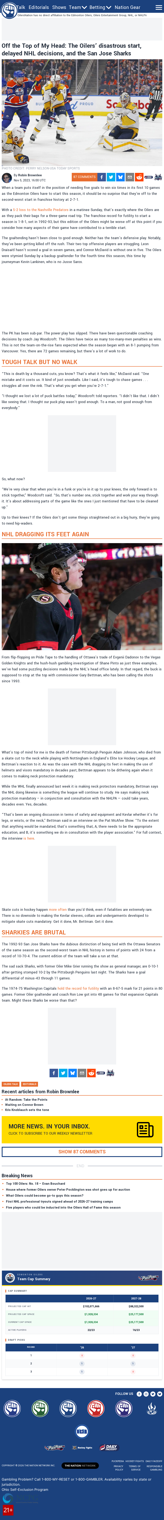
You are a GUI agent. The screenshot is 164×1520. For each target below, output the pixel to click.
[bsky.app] (120, 177)
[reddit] (139, 177)
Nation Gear (127, 7)
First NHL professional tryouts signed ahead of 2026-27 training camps (59, 1201)
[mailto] (130, 177)
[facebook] (101, 177)
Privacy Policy (118, 1468)
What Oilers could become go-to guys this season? (44, 1195)
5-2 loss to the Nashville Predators (41, 209)
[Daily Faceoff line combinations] (148, 177)
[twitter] (111, 177)
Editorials (39, 7)
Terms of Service (134, 1468)
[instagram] (146, 1394)
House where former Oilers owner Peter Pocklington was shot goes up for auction (68, 1189)
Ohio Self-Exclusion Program (25, 1489)
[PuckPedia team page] (158, 177)
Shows (59, 7)
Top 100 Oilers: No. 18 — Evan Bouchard (35, 1184)
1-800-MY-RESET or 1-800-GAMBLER (72, 1479)
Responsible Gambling (154, 1468)
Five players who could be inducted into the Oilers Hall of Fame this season (63, 1207)
